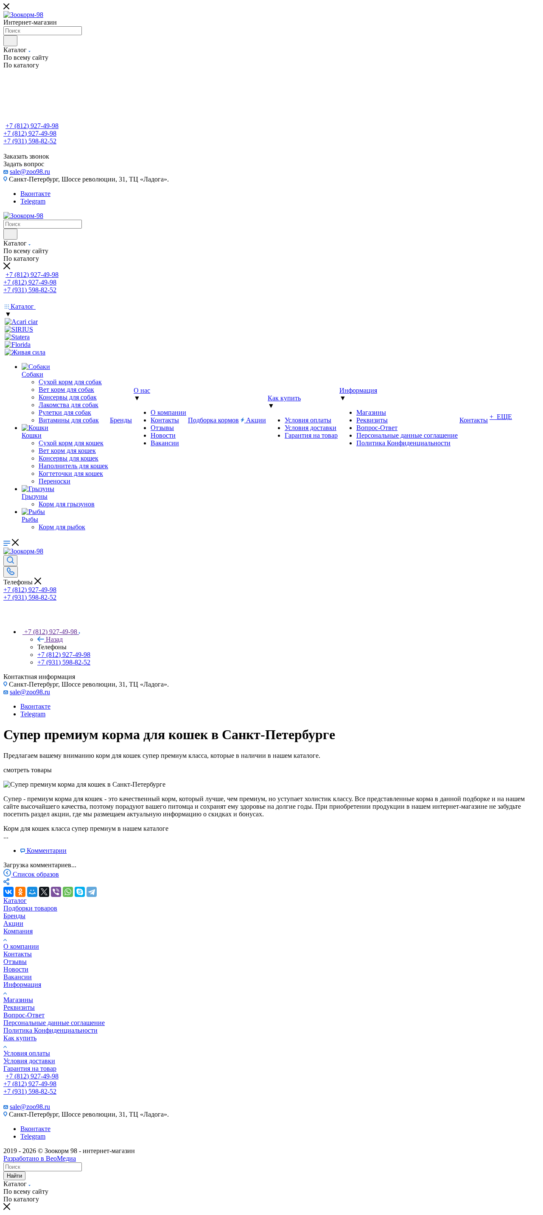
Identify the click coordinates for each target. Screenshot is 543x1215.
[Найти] (10, 40)
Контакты (17, 954)
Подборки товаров (30, 908)
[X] (44, 892)
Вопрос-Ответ (24, 1015)
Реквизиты (19, 1007)
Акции (13, 923)
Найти (14, 1176)
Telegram (32, 201)
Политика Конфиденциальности (50, 1030)
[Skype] (80, 892)
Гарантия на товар (29, 1068)
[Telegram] (92, 892)
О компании (21, 946)
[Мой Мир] (32, 892)
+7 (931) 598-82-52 (29, 141)
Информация (22, 984)
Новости (15, 969)
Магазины (18, 999)
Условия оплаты (26, 1053)
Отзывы (15, 961)
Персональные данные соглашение (54, 1022)
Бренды (14, 915)
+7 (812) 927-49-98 (32, 125)
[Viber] (56, 892)
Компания (18, 931)
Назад (54, 639)
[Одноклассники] (20, 892)
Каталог (15, 900)
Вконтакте (35, 193)
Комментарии (47, 850)
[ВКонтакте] (8, 892)
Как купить (19, 1038)
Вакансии (17, 976)
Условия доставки (29, 1060)
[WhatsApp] (68, 892)
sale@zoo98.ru (30, 171)
